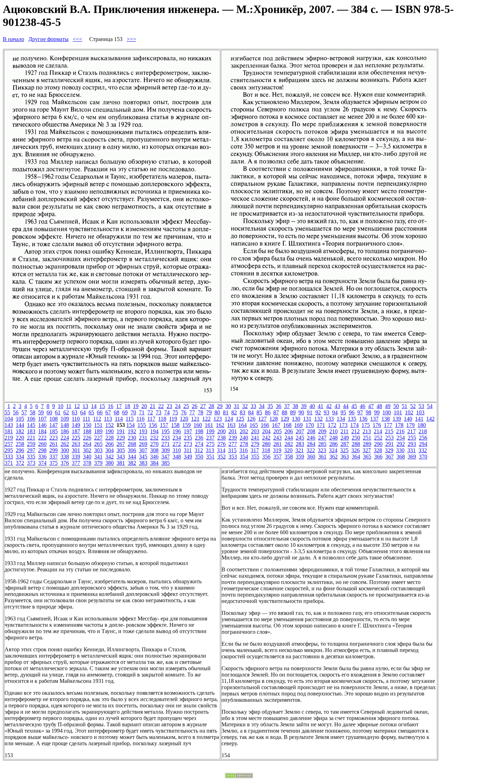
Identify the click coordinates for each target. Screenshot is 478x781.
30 (228, 406)
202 (244, 431)
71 (142, 412)
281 (277, 444)
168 (287, 425)
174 (354, 425)
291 (389, 444)
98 (368, 412)
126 (251, 419)
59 (41, 412)
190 (109, 431)
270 (154, 444)
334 (20, 457)
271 (165, 444)
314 (221, 450)
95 (343, 412)
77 (192, 412)
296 (20, 450)
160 (198, 425)
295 (9, 450)
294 (423, 444)
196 (177, 431)
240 (244, 438)
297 (31, 450)
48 (379, 406)
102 (409, 412)
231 (143, 438)
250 (356, 438)
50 (396, 406)
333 (9, 457)
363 (344, 457)
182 (20, 431)
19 (136, 406)
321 (299, 450)
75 (175, 412)
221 (31, 438)
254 (400, 438)
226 (87, 438)
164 (242, 425)
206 (288, 431)
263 (76, 444)
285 (322, 444)
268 (132, 444)
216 (400, 431)
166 (265, 425)
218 (423, 431)
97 (360, 412)
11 (68, 406)
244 (288, 438)
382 (132, 463)
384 (154, 463)
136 (363, 419)
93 (326, 412)
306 (132, 450)
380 (109, 463)
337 (53, 457)
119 (173, 419)
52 (413, 406)
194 (154, 431)
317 (255, 450)
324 (333, 450)
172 (332, 425)
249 (344, 438)
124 (229, 419)
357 (277, 457)
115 (130, 419)
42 (329, 406)
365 (367, 457)
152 (109, 425)
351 (210, 457)
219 (9, 438)
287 (344, 444)
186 (65, 431)
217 (411, 431)
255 (412, 438)
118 (162, 419)
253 (389, 438)
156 (153, 425)
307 (143, 450)
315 (232, 450)
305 (121, 450)
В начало (13, 39)
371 (9, 463)
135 (352, 419)
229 (121, 438)
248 (333, 438)
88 (284, 412)
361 (322, 457)
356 (266, 457)
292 (400, 444)
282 (288, 444)
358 (288, 457)
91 (309, 412)
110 (76, 419)
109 (65, 419)
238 (221, 438)
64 (83, 412)
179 (410, 425)
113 (108, 419)
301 (76, 450)
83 (242, 412)
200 (221, 431)
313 (210, 450)
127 (262, 419)
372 (20, 463)
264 (87, 444)
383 (143, 463)
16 (110, 406)
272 (177, 444)
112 (97, 419)
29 (220, 406)
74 (167, 412)
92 (318, 412)
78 (200, 412)
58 (32, 412)
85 (259, 412)
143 (9, 425)
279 (255, 444)
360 (311, 457)
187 (76, 431)
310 (177, 450)
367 (389, 457)
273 (188, 444)
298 (42, 450)
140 (408, 419)
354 (244, 457)
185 (53, 431)
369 (412, 457)
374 (42, 463)
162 (220, 425)
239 (233, 438)
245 (300, 438)
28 (211, 406)
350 (199, 457)
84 (251, 412)
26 (194, 406)
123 (217, 419)
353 (233, 457)
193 (143, 431)
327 (367, 450)
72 (150, 412)
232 (154, 438)
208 (311, 431)
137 (374, 419)
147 (53, 425)
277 (233, 444)
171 (321, 425)
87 (276, 412)
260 (42, 444)
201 (233, 431)
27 (203, 406)
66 (100, 412)
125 (240, 419)
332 (423, 450)
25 (186, 406)
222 (42, 438)
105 (20, 419)
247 (322, 438)
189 (98, 431)
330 (400, 450)
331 (411, 450)
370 (423, 457)
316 (243, 450)
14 (94, 406)
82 (234, 412)
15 (102, 406)
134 (341, 419)
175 (365, 425)
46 (362, 406)
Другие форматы (48, 39)
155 (142, 425)
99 (377, 412)
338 (65, 457)
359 (300, 457)
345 (143, 457)
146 (42, 425)
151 (98, 425)
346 (154, 457)
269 (143, 444)
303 (98, 450)
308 (154, 450)
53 (421, 406)
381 (121, 463)
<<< (77, 39)
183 (31, 431)
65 (91, 412)
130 (296, 419)
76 (184, 412)
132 (318, 419)
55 (7, 412)
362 (333, 457)
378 (87, 463)
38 (295, 406)
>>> (131, 39)
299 (53, 450)
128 (273, 419)
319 (277, 450)
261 (53, 444)
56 (16, 412)
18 (127, 406)
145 (31, 425)
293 (412, 444)
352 (221, 457)
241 (255, 438)
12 (77, 406)
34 (262, 406)
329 (389, 450)
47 (371, 406)
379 (98, 463)
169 (298, 425)
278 (244, 444)
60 (49, 412)
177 (388, 425)
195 (165, 431)
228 (109, 438)
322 (311, 450)
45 (354, 406)
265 (98, 444)
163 (231, 425)
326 (355, 450)
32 (245, 406)
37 (287, 406)
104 (9, 419)
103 (420, 412)
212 (355, 431)
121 (195, 419)
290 (378, 444)
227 (98, 438)
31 (236, 406)
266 (109, 444)
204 (266, 431)
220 (20, 438)
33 (253, 406)
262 (65, 444)
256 (423, 438)
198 (199, 431)
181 (9, 431)
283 (300, 444)
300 (65, 450)
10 (60, 406)
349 (188, 457)
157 (164, 425)
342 (109, 457)
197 (188, 431)
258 (20, 444)
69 (125, 412)
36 (278, 406)
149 (76, 425)
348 (177, 457)
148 (65, 425)
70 (133, 412)
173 (343, 425)
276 (221, 444)
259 (31, 444)
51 (404, 406)
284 (311, 444)
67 (108, 412)
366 (378, 457)
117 (151, 419)
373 (31, 463)
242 (266, 438)
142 (430, 419)
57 (24, 412)
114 (119, 419)
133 (329, 419)
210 (333, 431)
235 (188, 438)
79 (209, 412)
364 (356, 457)
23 (169, 406)
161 (209, 425)
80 (217, 412)
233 (165, 438)
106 (31, 419)
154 (130, 425)
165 (253, 425)
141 (419, 419)
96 (351, 412)
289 (367, 444)
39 (304, 406)
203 (255, 431)
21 (152, 406)
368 (400, 457)
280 (266, 444)
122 (206, 419)
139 (397, 419)
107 (42, 419)
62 (66, 412)
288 (356, 444)
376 (65, 463)
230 (132, 438)
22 (161, 406)
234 (177, 438)
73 (158, 412)
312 (199, 450)
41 (320, 406)
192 (132, 431)
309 (165, 450)
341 (98, 457)
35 (270, 406)
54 (430, 406)
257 (9, 444)
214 (378, 431)
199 (210, 431)
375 (53, 463)
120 (184, 419)
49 (388, 406)
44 (346, 406)
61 (58, 412)
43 (337, 406)
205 (277, 431)
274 (199, 444)
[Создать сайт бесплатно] (239, 776)
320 (288, 450)
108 (53, 419)
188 (87, 431)
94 (335, 412)
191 (121, 431)
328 (378, 450)
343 (121, 457)
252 (378, 438)
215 (389, 431)
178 (399, 425)
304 (109, 450)
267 (121, 444)
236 (199, 438)
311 (188, 450)
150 (87, 425)
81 (226, 412)
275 (210, 444)
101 (398, 412)
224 (65, 438)
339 (76, 457)
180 (421, 425)
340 (87, 457)
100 (386, 412)
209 (322, 431)
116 (140, 419)
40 (312, 406)
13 (85, 406)
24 (178, 406)
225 (76, 438)
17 (119, 406)
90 (301, 412)
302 (87, 450)
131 (307, 419)
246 (311, 438)
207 (300, 431)
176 (377, 425)
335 (31, 457)
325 (344, 450)
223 (53, 438)
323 (322, 450)
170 (309, 425)
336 (42, 457)
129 (285, 419)
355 (255, 457)
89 (293, 412)
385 (165, 463)
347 (165, 457)
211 (344, 431)
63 (74, 412)
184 (42, 431)
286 (333, 444)
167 (276, 425)
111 (86, 419)
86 (267, 412)
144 (20, 425)
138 (385, 419)
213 (367, 431)
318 (266, 450)
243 (277, 438)
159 (186, 425)
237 (210, 438)
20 (144, 406)
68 (116, 412)
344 (132, 457)
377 (76, 463)
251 (367, 438)
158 (175, 425)
